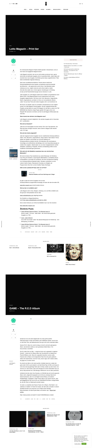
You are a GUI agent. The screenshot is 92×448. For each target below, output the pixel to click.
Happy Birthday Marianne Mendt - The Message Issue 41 (35, 211)
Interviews (49, 254)
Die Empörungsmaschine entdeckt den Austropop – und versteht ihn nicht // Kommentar (71, 70)
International (12, 245)
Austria (30, 172)
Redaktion (13, 324)
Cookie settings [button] (77, 443)
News (10, 45)
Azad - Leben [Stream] (27, 218)
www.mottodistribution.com (26, 195)
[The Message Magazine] (46, 4)
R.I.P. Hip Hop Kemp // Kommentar (71, 63)
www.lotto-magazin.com (26, 185)
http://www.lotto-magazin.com (27, 205)
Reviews (67, 262)
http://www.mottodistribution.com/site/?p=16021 (35, 200)
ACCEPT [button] (84, 443)
